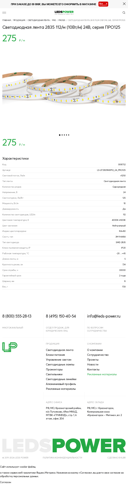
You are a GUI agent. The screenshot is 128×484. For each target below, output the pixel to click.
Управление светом (58, 359)
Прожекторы (54, 369)
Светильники (54, 374)
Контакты (93, 369)
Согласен (5, 482)
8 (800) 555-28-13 (16, 316)
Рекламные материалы (61, 389)
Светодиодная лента (39, 20)
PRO (54, 20)
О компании (94, 343)
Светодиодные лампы (60, 364)
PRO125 (62, 20)
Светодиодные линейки (61, 379)
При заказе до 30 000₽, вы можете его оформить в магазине (53, 4)
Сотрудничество (98, 355)
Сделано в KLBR (116, 457)
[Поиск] (124, 12)
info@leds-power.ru (104, 316)
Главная (6, 20)
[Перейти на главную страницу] (64, 13)
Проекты (92, 359)
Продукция (19, 20)
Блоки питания (55, 355)
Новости (92, 364)
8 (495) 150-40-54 (61, 316)
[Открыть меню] (4, 13)
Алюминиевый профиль (61, 384)
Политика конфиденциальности (62, 457)
